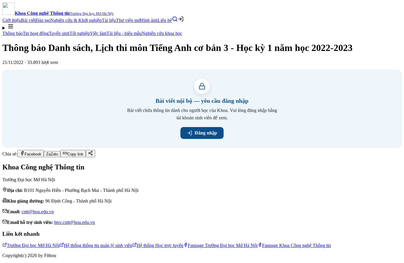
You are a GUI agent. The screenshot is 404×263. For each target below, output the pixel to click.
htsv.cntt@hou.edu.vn (74, 222)
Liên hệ (165, 20)
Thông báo (12, 33)
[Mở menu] (202, 27)
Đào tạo (42, 20)
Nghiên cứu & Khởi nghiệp (76, 20)
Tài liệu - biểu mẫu (124, 33)
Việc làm (98, 33)
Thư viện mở (128, 20)
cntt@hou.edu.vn (38, 211)
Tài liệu (109, 20)
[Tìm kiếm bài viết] (175, 19)
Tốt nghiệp (80, 33)
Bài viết (28, 20)
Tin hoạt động (36, 33)
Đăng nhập (206, 132)
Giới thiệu (11, 20)
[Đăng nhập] (181, 19)
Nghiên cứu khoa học (162, 33)
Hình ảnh (149, 20)
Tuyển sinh (59, 33)
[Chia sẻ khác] (90, 153)
